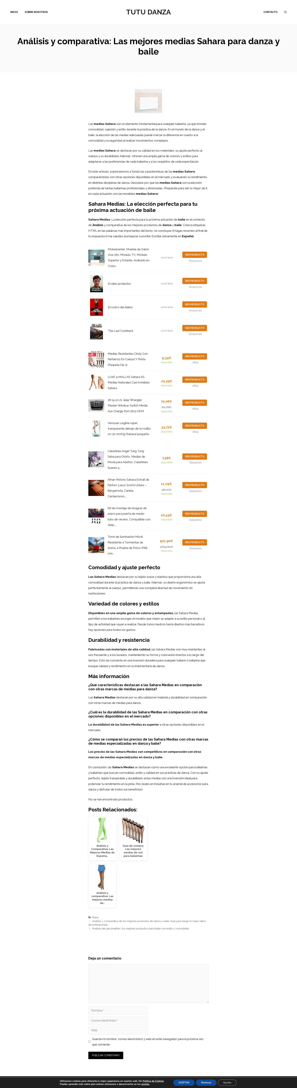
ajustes (145, 1084)
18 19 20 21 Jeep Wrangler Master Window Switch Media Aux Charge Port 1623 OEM (127, 405)
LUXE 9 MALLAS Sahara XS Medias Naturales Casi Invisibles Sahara (129, 382)
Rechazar (206, 1082)
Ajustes (227, 1082)
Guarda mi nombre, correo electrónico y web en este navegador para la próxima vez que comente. (148, 1041)
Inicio (14, 12)
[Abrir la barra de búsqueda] (285, 12)
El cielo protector (119, 283)
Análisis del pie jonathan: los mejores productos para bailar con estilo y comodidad (140, 928)
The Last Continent (120, 331)
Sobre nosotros (36, 12)
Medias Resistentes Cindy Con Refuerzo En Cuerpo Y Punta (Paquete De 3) (128, 359)
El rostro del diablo (120, 307)
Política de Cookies (153, 1081)
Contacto (270, 12)
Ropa (95, 917)
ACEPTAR (183, 1082)
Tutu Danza (148, 12)
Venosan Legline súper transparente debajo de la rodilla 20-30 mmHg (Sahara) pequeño (129, 428)
